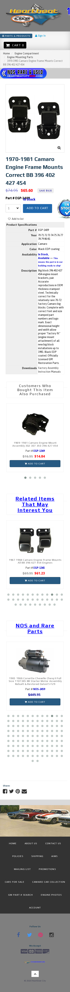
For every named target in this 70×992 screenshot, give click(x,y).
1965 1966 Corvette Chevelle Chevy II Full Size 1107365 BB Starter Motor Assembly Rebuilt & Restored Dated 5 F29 (35, 681)
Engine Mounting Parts (20, 57)
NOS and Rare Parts (35, 628)
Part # (35, 450)
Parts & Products (17, 36)
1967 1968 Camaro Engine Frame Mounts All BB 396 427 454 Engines (35, 561)
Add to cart (37, 208)
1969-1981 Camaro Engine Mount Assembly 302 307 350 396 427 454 (35, 444)
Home (6, 53)
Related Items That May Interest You (35, 504)
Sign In (41, 36)
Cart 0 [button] (17, 45)
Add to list (17, 218)
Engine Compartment (27, 53)
